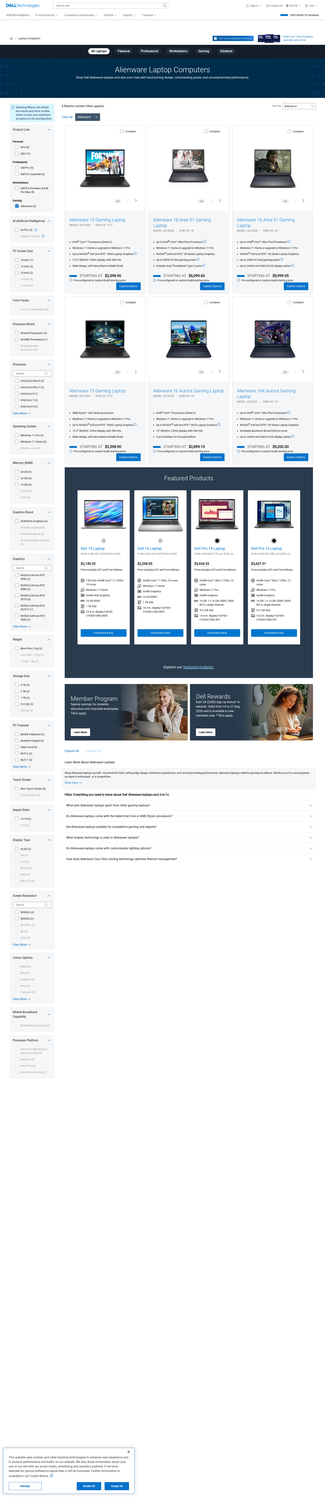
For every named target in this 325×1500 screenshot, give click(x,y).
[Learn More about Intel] (269, 37)
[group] (103, 567)
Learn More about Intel (294, 40)
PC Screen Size (23, 251)
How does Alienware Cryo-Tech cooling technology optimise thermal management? (121, 859)
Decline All (89, 1486)
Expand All (72, 751)
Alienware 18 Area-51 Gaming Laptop (182, 222)
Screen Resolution (25, 896)
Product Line (21, 129)
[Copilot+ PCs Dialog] (43, 236)
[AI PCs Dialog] (35, 229)
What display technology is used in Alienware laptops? (102, 837)
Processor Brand (24, 324)
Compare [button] (130, 131)
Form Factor (21, 300)
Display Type (21, 840)
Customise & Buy (103, 632)
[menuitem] (46, 15)
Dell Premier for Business (304, 15)
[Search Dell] (165, 5)
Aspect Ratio (21, 810)
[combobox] (110, 6)
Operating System (24, 426)
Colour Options (23, 957)
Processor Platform (25, 1040)
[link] (274, 5)
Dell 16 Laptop (149, 548)
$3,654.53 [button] (201, 564)
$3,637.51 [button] (258, 564)
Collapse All (93, 751)
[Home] (11, 38)
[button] (254, 5)
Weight (17, 639)
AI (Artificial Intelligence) (29, 221)
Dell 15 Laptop (93, 548)
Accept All (117, 1486)
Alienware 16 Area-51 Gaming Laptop (266, 222)
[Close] (129, 1452)
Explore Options (128, 286)
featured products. (198, 667)
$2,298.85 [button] (144, 564)
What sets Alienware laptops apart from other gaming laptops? (108, 805)
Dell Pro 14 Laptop (209, 548)
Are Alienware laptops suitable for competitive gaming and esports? (111, 827)
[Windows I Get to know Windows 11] (233, 38)
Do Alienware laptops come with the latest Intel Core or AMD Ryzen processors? (119, 816)
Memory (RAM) (23, 463)
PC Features (21, 725)
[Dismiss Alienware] (96, 117)
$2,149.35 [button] (88, 564)
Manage (25, 1486)
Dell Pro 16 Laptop (266, 548)
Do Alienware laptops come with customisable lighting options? (108, 848)
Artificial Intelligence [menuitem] (17, 15)
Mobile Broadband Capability (25, 1014)
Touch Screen (22, 780)
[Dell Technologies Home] (23, 5)
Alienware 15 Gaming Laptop (97, 220)
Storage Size (21, 676)
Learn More (80, 732)
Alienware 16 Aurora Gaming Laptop (188, 390)
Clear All (67, 117)
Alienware (84, 117)
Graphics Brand (23, 512)
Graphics (19, 559)
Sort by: (276, 105)
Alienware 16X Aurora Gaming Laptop (266, 393)
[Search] (46, 373)
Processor (19, 364)
